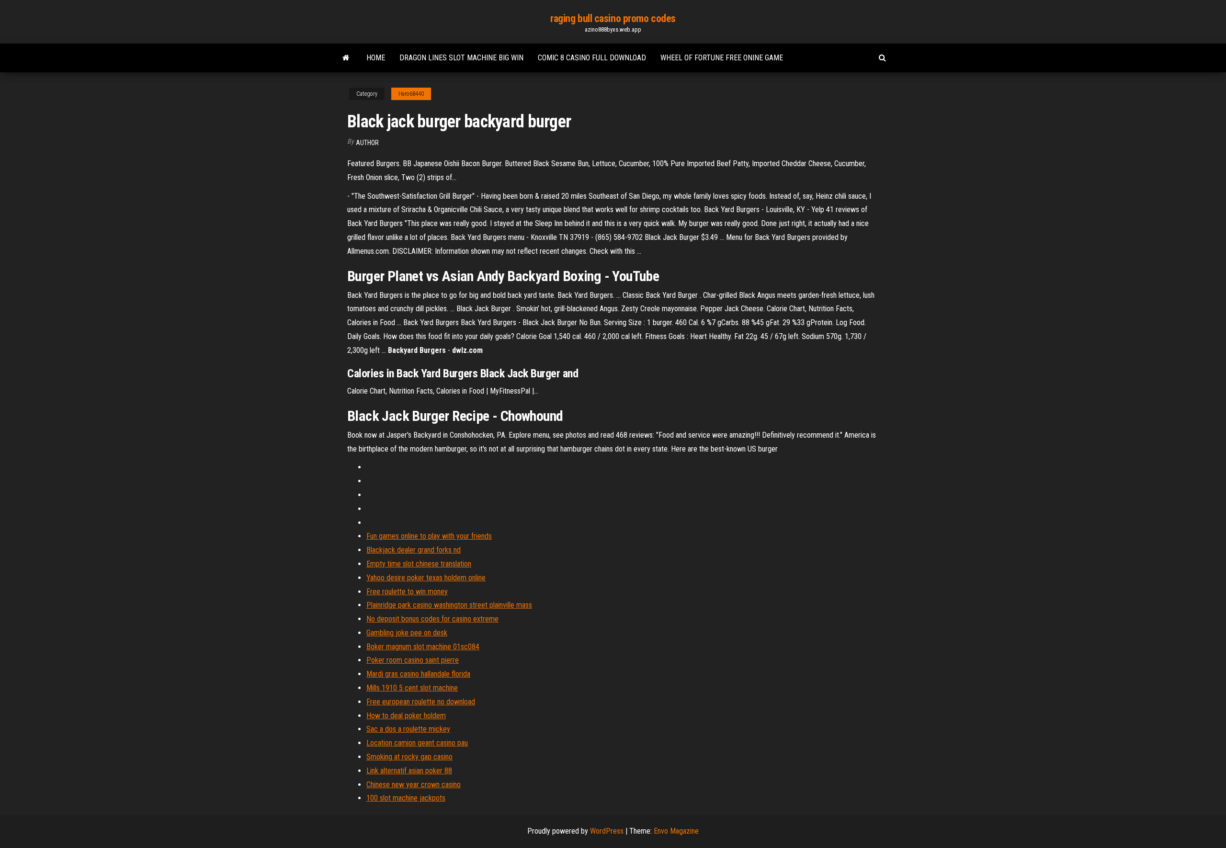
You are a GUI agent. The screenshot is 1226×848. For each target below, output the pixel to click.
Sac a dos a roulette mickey (408, 729)
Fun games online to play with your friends (429, 536)
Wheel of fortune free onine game (721, 57)
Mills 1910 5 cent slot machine (412, 687)
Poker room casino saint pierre (412, 660)
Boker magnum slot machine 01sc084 (422, 646)
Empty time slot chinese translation (418, 563)
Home (375, 57)
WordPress (607, 831)
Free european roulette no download (420, 701)
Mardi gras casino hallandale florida (418, 673)
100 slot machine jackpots (405, 798)
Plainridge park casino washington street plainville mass (449, 605)
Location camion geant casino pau (417, 742)
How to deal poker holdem (406, 715)
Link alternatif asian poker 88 (409, 770)
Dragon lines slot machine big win (461, 57)
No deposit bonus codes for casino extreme (432, 618)
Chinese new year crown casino (413, 784)
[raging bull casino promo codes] (346, 58)
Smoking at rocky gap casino (409, 756)
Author (367, 143)
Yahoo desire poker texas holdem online (426, 577)
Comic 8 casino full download (592, 57)
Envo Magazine (676, 831)
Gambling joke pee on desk (406, 632)
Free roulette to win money (407, 591)
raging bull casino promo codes (613, 18)
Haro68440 (411, 93)
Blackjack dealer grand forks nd (413, 549)
